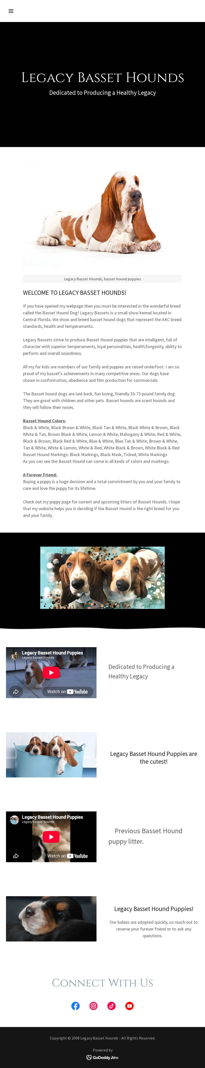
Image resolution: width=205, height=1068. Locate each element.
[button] (28, 11)
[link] (75, 1007)
